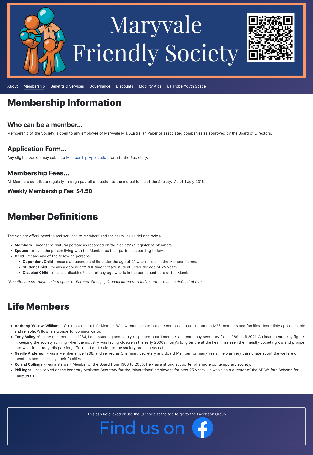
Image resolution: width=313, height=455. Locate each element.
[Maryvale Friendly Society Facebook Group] (156, 427)
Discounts (124, 86)
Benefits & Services (67, 86)
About (12, 86)
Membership (34, 86)
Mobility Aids (150, 86)
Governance (99, 86)
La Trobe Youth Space (186, 86)
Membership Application (87, 157)
